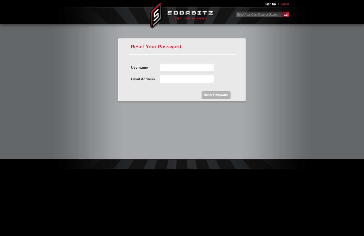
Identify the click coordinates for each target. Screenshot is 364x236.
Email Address (143, 79)
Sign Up (270, 3)
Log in (285, 3)
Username (139, 67)
